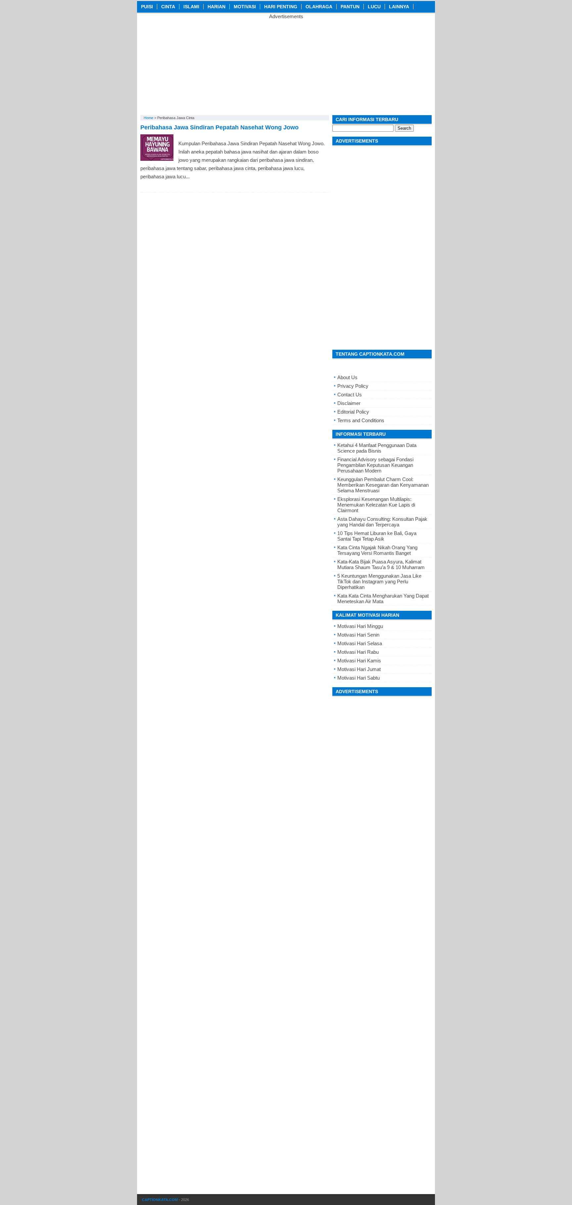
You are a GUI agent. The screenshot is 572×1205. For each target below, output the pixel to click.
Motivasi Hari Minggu (360, 626)
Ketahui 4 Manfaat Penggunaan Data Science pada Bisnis (376, 448)
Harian (216, 6)
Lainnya (399, 6)
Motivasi (245, 6)
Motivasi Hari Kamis (359, 660)
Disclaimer (348, 403)
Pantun (350, 6)
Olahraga (319, 6)
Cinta (168, 6)
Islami (191, 6)
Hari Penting (280, 6)
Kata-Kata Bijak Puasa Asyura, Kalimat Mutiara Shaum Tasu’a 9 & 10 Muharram (381, 564)
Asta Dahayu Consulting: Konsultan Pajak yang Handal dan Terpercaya (382, 521)
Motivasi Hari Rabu (358, 652)
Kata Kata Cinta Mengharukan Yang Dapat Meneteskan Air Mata (383, 598)
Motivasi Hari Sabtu (358, 678)
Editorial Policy (353, 412)
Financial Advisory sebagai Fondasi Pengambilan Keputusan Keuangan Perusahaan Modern (375, 465)
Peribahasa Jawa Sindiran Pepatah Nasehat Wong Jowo (219, 127)
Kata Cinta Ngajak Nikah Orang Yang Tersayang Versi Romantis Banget (377, 550)
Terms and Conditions (360, 420)
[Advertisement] (286, 65)
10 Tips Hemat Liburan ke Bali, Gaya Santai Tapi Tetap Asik (376, 536)
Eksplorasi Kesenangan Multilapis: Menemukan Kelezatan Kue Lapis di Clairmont (376, 504)
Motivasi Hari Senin (358, 635)
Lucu (374, 6)
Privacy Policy (352, 386)
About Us (347, 377)
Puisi (147, 6)
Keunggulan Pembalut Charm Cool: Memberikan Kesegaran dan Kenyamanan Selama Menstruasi (383, 484)
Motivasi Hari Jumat (359, 669)
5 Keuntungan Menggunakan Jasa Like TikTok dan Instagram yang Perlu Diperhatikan (379, 581)
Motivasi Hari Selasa (359, 643)
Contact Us (349, 394)
